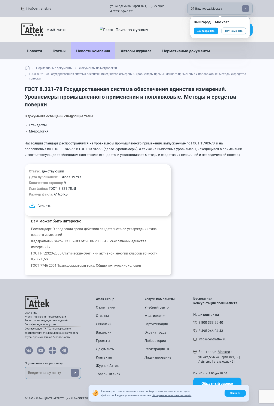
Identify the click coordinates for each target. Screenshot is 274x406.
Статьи (59, 51)
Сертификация (156, 324)
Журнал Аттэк (107, 366)
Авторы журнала (136, 51)
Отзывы (102, 316)
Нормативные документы (186, 51)
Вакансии (103, 332)
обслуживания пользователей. (171, 395)
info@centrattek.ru (38, 8)
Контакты (104, 357)
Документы (105, 349)
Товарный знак (108, 374)
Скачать (44, 206)
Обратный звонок (217, 383)
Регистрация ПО (157, 349)
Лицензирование (157, 357)
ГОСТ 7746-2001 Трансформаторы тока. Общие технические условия (86, 265)
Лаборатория (155, 341)
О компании (105, 307)
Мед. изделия (155, 316)
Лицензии (103, 324)
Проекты (103, 341)
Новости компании (93, 51)
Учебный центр (156, 307)
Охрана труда (155, 332)
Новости (34, 51)
